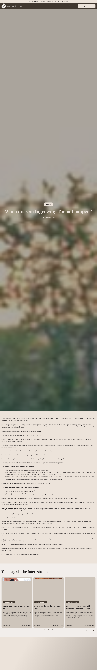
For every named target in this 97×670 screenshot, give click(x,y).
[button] (87, 630)
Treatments (48, 204)
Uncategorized (9, 602)
